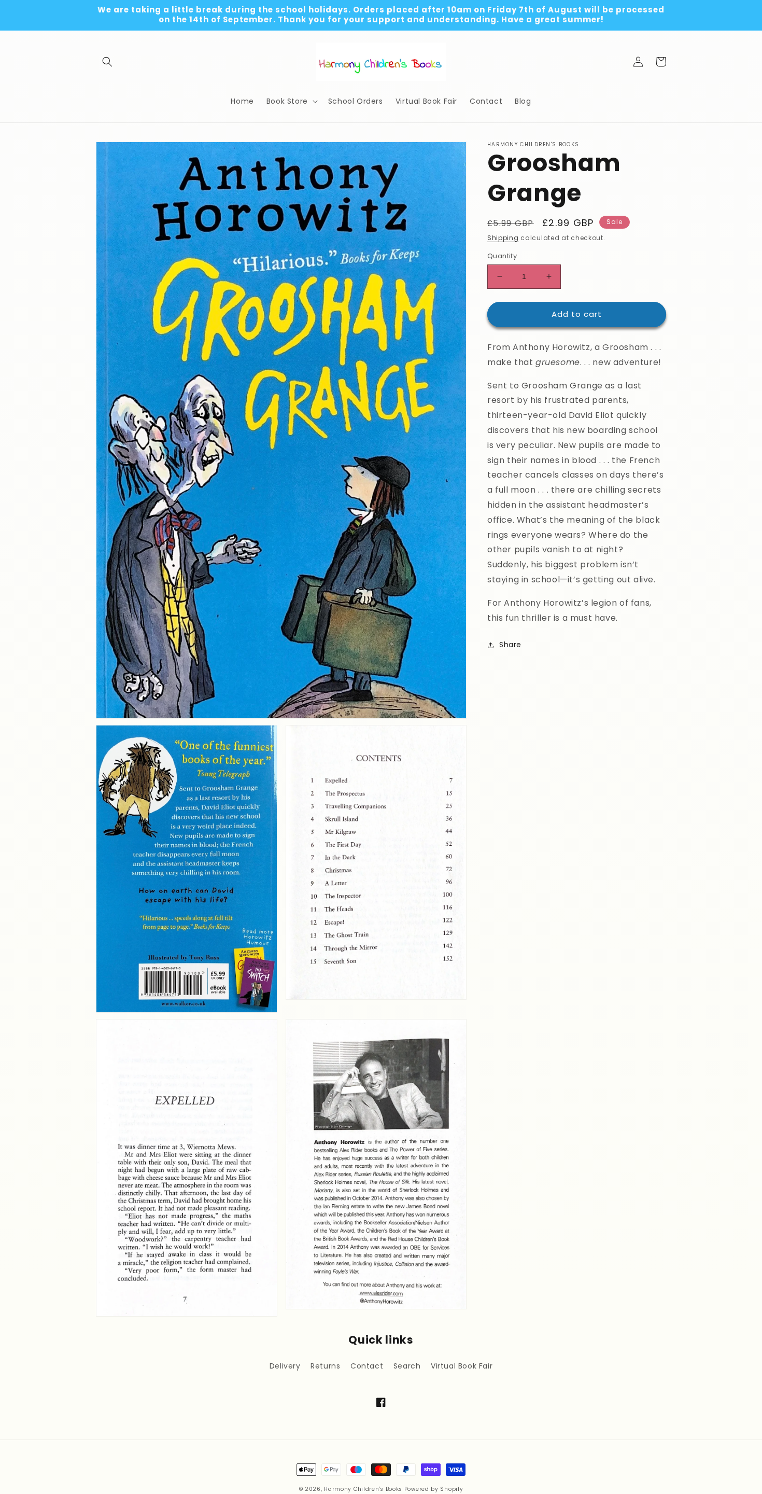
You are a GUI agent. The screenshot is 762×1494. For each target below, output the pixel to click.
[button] (107, 61)
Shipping (503, 237)
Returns (325, 1366)
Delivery (285, 1366)
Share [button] (510, 644)
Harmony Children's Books (363, 1489)
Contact (366, 1366)
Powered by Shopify (433, 1489)
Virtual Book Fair (461, 1366)
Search (407, 1366)
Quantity (502, 256)
